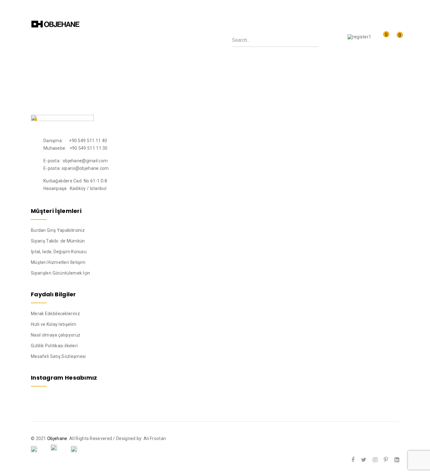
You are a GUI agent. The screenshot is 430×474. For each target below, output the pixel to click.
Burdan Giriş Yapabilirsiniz (58, 230)
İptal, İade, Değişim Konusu (59, 251)
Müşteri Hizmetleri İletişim (58, 262)
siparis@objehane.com (85, 168)
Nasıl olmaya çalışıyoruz (55, 334)
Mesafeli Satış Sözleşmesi (58, 356)
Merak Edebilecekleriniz (55, 313)
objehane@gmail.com (85, 160)
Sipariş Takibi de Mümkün (58, 240)
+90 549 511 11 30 (89, 148)
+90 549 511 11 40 (88, 140)
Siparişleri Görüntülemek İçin (60, 273)
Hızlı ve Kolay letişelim (53, 324)
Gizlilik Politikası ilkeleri (54, 345)
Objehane (57, 438)
